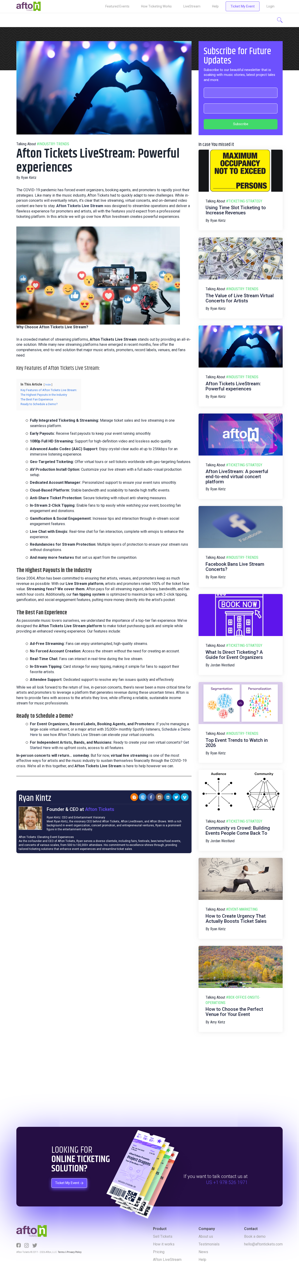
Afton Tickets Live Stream (79, 206)
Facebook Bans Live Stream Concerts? (235, 566)
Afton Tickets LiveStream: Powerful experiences (233, 386)
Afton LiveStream (167, 1259)
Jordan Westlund (222, 665)
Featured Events (117, 6)
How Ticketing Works (156, 6)
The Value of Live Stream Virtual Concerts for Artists (240, 298)
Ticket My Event (243, 6)
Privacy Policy (74, 1252)
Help (215, 6)
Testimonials (209, 1244)
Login (270, 6)
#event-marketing (242, 909)
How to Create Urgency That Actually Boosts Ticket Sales (236, 918)
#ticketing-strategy (244, 201)
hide (48, 384)
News (203, 1252)
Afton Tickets (99, 809)
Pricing (158, 1252)
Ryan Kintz (28, 177)
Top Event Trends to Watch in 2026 (237, 742)
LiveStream (191, 6)
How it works (163, 1244)
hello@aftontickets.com (263, 1244)
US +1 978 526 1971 (227, 1182)
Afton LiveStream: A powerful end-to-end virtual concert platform (237, 476)
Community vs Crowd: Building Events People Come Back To (238, 830)
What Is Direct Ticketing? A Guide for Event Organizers (234, 654)
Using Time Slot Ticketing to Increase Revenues (236, 210)
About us (206, 1236)
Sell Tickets (162, 1236)
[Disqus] (104, 918)
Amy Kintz (217, 1022)
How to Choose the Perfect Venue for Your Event (234, 1011)
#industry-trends (53, 144)
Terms (61, 1252)
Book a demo (255, 1236)
